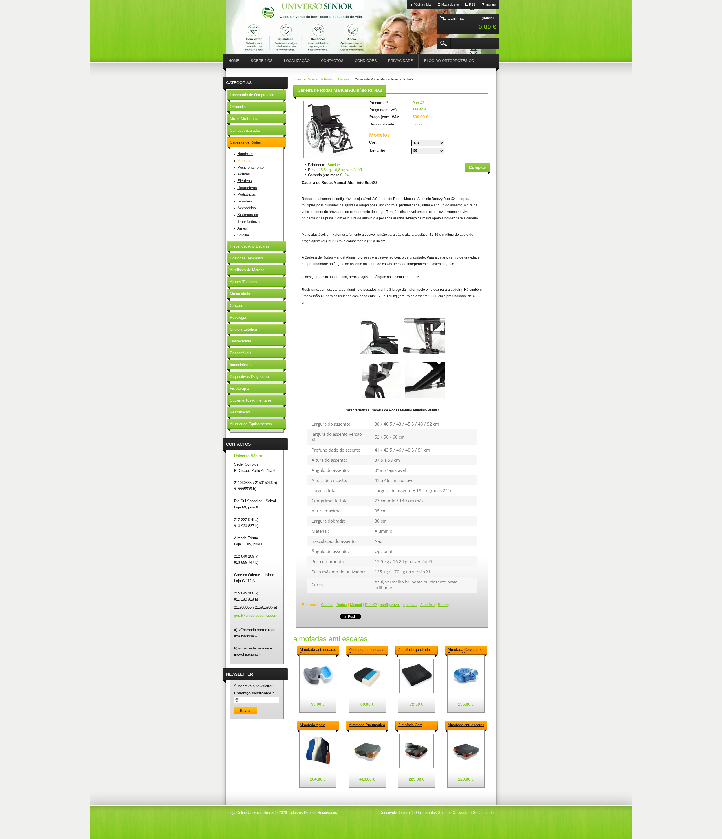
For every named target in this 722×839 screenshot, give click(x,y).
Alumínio (427, 605)
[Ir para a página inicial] (240, 17)
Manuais (344, 79)
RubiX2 (371, 605)
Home (297, 79)
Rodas (341, 605)
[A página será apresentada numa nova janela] (329, 159)
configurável (390, 605)
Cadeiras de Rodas (320, 79)
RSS (472, 4)
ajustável (410, 605)
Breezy (443, 605)
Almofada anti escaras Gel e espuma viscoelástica (318, 650)
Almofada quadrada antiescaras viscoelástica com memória (414, 650)
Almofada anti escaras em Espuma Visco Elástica (466, 725)
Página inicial (422, 4)
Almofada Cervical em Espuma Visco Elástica (466, 650)
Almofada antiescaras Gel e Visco (366, 650)
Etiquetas (310, 604)
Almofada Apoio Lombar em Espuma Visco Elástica (316, 725)
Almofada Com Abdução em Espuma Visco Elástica (415, 725)
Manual (356, 605)
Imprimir (490, 4)
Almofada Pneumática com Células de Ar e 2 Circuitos (367, 725)
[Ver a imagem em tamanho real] (318, 676)
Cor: (373, 142)
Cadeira (327, 605)
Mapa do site (450, 4)
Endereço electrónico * (254, 693)
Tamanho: (377, 150)
